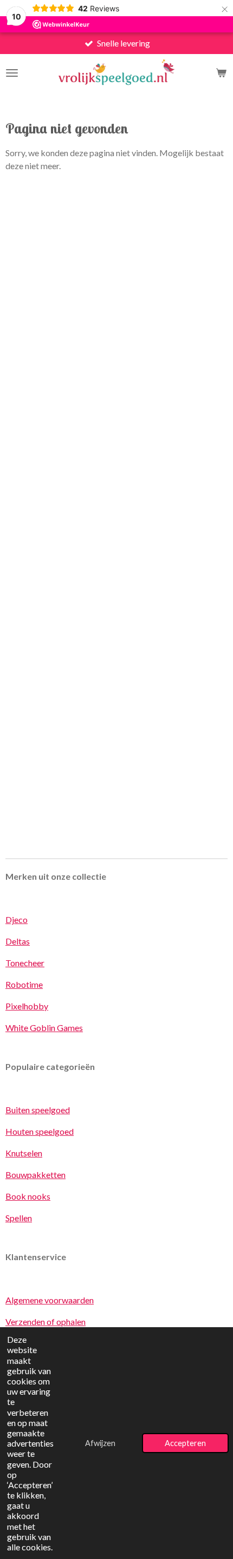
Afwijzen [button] (100, 1443)
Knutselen (23, 1153)
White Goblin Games (44, 1027)
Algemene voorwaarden (49, 1300)
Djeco (16, 919)
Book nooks (27, 1196)
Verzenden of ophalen (45, 1321)
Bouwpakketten (35, 1174)
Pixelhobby (26, 1006)
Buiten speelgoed (37, 1110)
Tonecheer (24, 963)
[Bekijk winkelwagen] (221, 73)
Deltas (17, 941)
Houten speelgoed (39, 1131)
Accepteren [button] (185, 1443)
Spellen (18, 1218)
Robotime (24, 984)
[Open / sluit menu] (12, 73)
